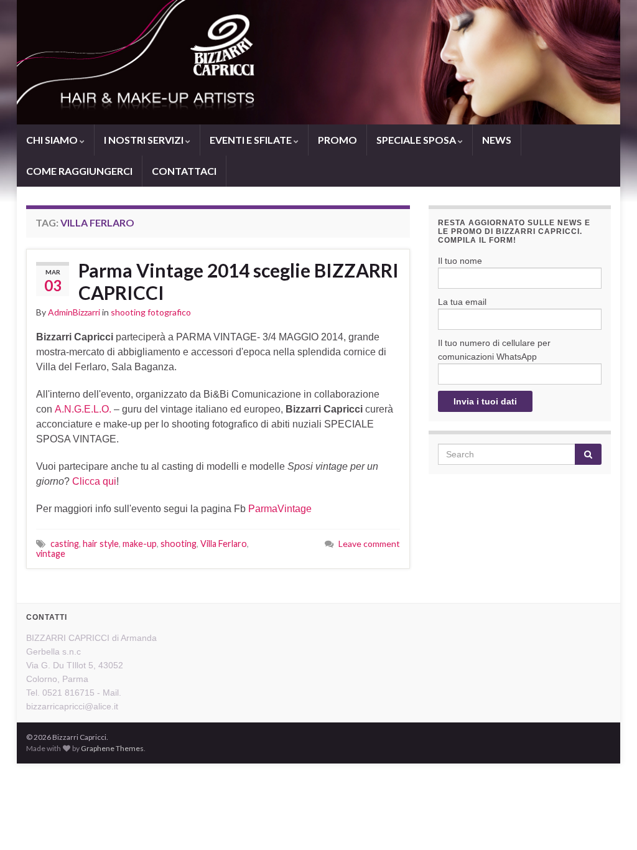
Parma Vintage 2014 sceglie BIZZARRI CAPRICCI (238, 281)
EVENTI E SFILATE (252, 140)
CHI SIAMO (53, 140)
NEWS (496, 140)
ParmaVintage (280, 508)
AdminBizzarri (74, 312)
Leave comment (369, 543)
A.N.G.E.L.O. (83, 409)
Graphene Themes (112, 748)
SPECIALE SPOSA (417, 140)
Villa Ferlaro (223, 543)
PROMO (337, 140)
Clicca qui (94, 481)
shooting (178, 543)
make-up (140, 543)
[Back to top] (609, 822)
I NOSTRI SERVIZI (144, 140)
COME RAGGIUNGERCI (79, 171)
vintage (50, 553)
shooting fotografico (151, 312)
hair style (101, 543)
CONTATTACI (184, 171)
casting (64, 543)
